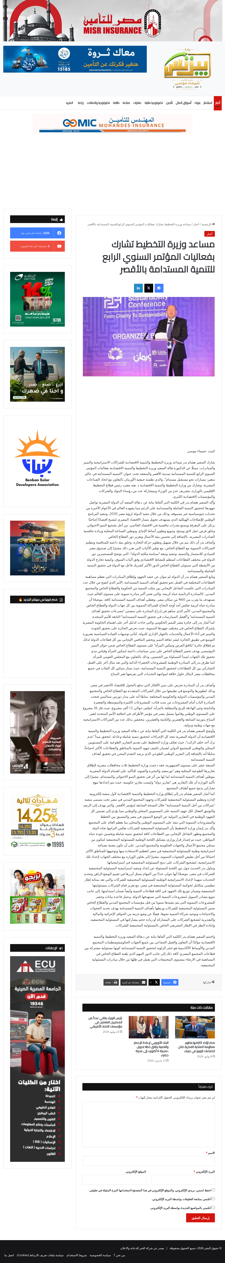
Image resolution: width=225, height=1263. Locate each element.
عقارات (137, 103)
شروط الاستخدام (77, 1255)
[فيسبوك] (159, 288)
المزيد (69, 103)
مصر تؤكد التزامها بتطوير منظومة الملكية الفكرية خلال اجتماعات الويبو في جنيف (196, 1047)
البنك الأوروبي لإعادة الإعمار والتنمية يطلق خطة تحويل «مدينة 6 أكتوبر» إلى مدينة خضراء (151, 1049)
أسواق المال (183, 103)
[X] (148, 288)
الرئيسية (206, 224)
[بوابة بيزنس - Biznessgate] (187, 69)
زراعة (81, 103)
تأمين (169, 103)
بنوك (197, 103)
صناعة (126, 103)
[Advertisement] (112, 171)
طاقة (116, 103)
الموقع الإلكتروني (136, 1171)
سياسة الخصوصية (100, 1255)
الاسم (210, 1153)
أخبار (217, 103)
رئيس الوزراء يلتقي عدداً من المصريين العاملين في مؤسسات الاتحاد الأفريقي (105, 1022)
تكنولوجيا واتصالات (98, 103)
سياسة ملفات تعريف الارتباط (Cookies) (40, 1255)
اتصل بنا (9, 1255)
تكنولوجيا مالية (154, 103)
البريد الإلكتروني (204, 1171)
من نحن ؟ (119, 1255)
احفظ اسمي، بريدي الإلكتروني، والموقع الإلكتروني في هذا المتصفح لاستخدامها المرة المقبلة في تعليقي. (150, 1190)
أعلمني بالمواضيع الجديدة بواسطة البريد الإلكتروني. (180, 1208)
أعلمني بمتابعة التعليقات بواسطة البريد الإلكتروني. (181, 1199)
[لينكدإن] (138, 288)
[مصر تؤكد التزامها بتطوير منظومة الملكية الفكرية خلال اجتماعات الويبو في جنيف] (195, 1027)
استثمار (207, 103)
